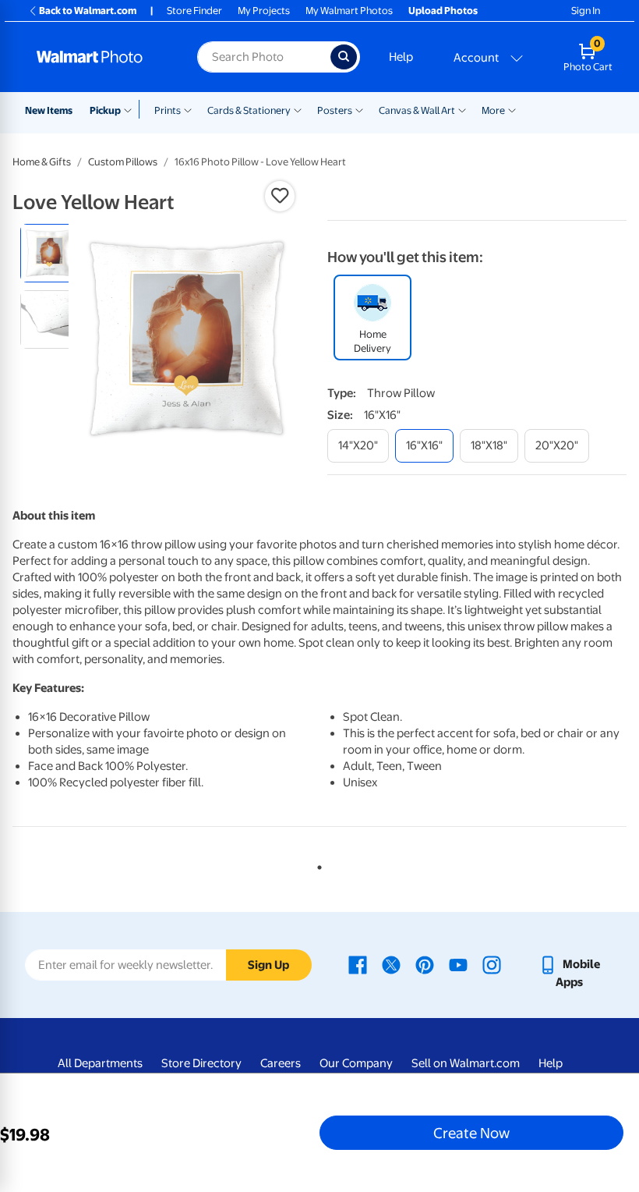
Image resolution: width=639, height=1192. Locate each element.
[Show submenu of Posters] (359, 109)
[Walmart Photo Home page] (100, 56)
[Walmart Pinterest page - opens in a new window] (424, 964)
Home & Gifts (41, 162)
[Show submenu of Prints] (187, 109)
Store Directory (201, 1063)
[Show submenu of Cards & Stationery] (297, 109)
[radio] (49, 253)
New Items (48, 110)
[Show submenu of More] (512, 109)
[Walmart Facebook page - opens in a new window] (357, 964)
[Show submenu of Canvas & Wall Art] (462, 109)
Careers (280, 1063)
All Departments (100, 1063)
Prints (167, 110)
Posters (334, 110)
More (493, 110)
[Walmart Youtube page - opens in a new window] (458, 964)
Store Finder (194, 10)
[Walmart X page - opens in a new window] (391, 964)
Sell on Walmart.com (465, 1063)
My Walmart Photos (349, 10)
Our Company (356, 1063)
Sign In (585, 10)
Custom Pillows (122, 162)
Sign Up (268, 965)
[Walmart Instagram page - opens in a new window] (491, 964)
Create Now (471, 1132)
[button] (280, 196)
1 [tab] (316, 864)
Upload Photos (443, 10)
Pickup (105, 110)
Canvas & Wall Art (417, 110)
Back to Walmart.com (87, 10)
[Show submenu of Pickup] (131, 109)
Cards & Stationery (249, 110)
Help (401, 57)
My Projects (264, 10)
